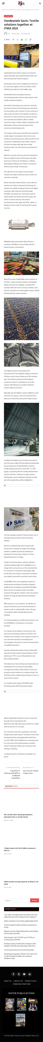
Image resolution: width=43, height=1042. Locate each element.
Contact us (18, 981)
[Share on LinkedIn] (22, 39)
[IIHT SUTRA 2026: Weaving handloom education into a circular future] (21, 801)
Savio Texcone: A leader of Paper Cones (30, 772)
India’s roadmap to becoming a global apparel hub (21, 921)
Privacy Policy (31, 981)
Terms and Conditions (21, 984)
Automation (8, 16)
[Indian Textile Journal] (21, 3)
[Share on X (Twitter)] (17, 39)
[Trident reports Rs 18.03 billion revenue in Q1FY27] (21, 834)
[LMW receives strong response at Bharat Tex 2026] (21, 868)
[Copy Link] (30, 39)
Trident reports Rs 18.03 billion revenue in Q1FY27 (20, 849)
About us (7, 981)
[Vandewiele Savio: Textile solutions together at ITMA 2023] (21, 67)
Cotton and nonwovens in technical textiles (19, 950)
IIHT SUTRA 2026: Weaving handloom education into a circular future (18, 815)
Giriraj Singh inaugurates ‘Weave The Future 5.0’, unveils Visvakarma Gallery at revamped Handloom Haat (21, 956)
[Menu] (3, 3)
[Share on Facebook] (13, 39)
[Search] (40, 3)
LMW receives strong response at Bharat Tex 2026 (21, 883)
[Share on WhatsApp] (26, 39)
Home (4, 9)
